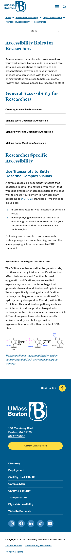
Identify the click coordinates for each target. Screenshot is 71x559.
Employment (16, 470)
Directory (14, 463)
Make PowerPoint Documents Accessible (29, 132)
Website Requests (19, 511)
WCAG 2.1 (27, 199)
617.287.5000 (16, 436)
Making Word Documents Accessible (26, 120)
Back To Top (48, 388)
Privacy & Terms (14, 551)
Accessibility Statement (38, 545)
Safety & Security (19, 491)
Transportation (18, 497)
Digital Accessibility (52, 17)
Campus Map (16, 484)
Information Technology (27, 17)
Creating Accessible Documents (23, 109)
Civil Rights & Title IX (21, 477)
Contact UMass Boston (35, 445)
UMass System (13, 545)
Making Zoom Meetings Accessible (25, 143)
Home (8, 17)
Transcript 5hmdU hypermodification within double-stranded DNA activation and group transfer (31, 359)
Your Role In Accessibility (17, 21)
